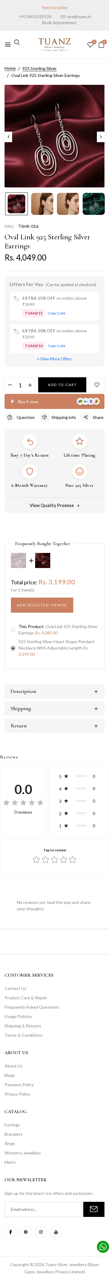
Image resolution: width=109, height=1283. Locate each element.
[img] (23, 802)
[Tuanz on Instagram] (41, 1232)
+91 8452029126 (35, 16)
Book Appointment (59, 22)
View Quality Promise (52, 505)
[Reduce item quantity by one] (10, 385)
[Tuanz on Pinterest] (26, 1232)
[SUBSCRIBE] (93, 1209)
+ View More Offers (54, 358)
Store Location (55, 7)
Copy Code (56, 313)
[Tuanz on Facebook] (11, 1232)
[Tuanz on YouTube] (56, 1232)
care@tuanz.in (78, 16)
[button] (79, 776)
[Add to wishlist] (96, 384)
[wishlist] (90, 45)
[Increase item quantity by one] (30, 385)
